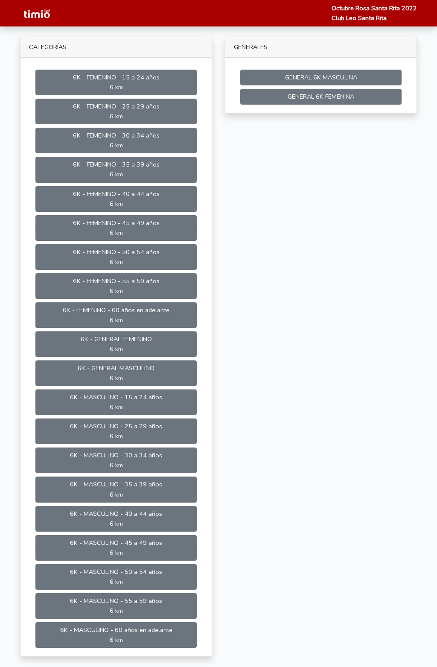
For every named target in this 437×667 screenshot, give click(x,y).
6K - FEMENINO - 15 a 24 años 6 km (116, 82)
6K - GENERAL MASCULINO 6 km (116, 373)
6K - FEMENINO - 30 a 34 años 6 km (116, 140)
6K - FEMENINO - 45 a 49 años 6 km (116, 228)
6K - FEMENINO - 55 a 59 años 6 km (116, 286)
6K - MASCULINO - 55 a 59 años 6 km (116, 606)
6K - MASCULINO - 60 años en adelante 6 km (116, 635)
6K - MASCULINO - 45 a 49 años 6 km (116, 547)
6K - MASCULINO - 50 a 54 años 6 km (116, 577)
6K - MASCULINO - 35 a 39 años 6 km (116, 489)
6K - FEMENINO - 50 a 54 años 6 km (116, 257)
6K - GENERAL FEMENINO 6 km (116, 344)
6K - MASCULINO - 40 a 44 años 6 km (116, 518)
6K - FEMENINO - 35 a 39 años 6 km (116, 169)
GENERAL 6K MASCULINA (321, 77)
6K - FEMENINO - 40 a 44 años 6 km (116, 199)
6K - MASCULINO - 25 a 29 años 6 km (116, 431)
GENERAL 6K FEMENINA (321, 96)
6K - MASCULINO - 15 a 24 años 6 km (116, 402)
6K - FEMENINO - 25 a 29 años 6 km (116, 111)
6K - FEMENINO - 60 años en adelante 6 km (116, 315)
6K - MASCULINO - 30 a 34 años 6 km (116, 460)
